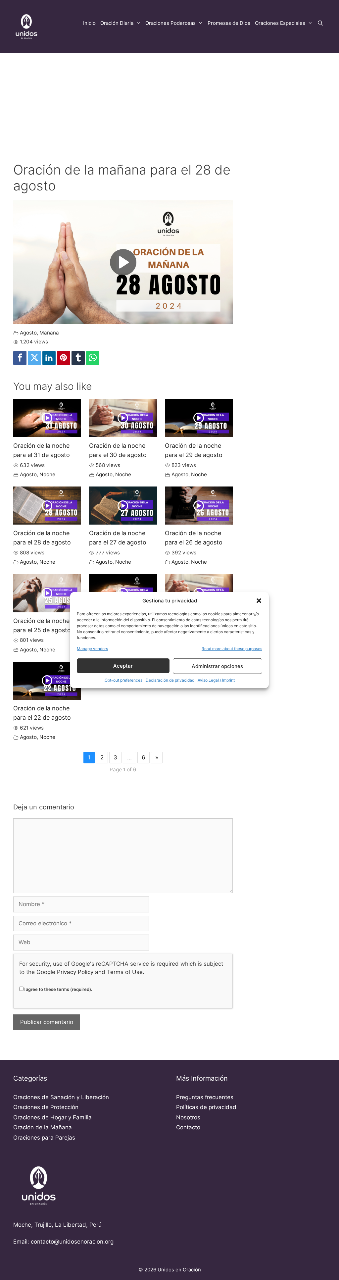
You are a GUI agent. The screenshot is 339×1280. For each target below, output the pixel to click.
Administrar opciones (217, 666)
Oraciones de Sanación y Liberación (61, 1097)
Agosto (28, 333)
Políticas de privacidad (206, 1107)
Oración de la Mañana (42, 1127)
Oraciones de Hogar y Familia (52, 1117)
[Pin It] (63, 358)
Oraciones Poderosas (170, 23)
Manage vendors (92, 648)
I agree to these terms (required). (58, 989)
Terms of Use (125, 972)
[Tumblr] (78, 358)
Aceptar (123, 665)
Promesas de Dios (229, 23)
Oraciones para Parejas (44, 1137)
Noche (47, 474)
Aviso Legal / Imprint (216, 680)
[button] (259, 600)
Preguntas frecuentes (204, 1097)
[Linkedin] (49, 358)
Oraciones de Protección (45, 1107)
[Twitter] (34, 358)
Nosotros (188, 1117)
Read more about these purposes (232, 648)
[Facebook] (19, 358)
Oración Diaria (116, 23)
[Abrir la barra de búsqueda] (320, 23)
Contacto (188, 1127)
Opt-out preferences (123, 680)
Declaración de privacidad (170, 680)
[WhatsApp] (92, 358)
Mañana (49, 333)
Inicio (89, 23)
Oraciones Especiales (280, 23)
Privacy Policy (75, 972)
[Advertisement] (169, 102)
